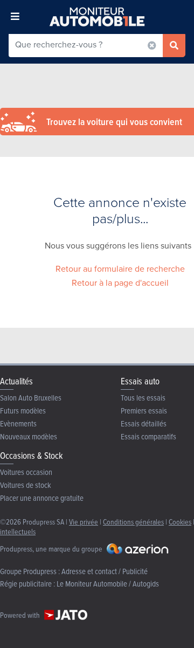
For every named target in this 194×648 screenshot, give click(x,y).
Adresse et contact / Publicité (104, 571)
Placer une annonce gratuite (42, 498)
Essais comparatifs (148, 436)
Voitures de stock (25, 485)
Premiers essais (144, 410)
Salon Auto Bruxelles (30, 397)
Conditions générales (133, 521)
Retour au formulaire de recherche (120, 269)
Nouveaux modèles (28, 436)
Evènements (18, 423)
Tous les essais (143, 397)
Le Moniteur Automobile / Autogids (108, 583)
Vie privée (83, 521)
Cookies (180, 521)
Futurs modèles (23, 410)
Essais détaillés (144, 423)
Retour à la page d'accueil (120, 283)
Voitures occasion (26, 472)
